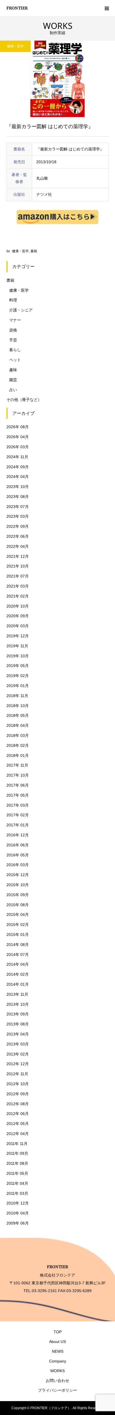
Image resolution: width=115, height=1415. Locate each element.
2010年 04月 (17, 1213)
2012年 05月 (17, 1123)
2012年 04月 (17, 1133)
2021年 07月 (17, 576)
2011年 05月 (17, 1173)
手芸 (13, 340)
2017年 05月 (17, 795)
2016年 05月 (17, 855)
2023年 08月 (17, 496)
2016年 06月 (17, 845)
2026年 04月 (17, 437)
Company (57, 1361)
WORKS (57, 1371)
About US (57, 1341)
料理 (13, 300)
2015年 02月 (17, 924)
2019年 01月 (17, 685)
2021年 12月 (17, 556)
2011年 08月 (17, 1163)
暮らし (15, 350)
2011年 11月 (17, 1143)
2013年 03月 (17, 1044)
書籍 (33, 251)
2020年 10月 (17, 606)
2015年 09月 (17, 895)
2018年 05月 (17, 715)
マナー (15, 320)
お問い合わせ (57, 1380)
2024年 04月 (17, 476)
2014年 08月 (17, 944)
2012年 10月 (17, 1084)
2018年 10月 (17, 705)
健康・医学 (15, 46)
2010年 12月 (17, 1203)
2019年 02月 (17, 675)
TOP (58, 1332)
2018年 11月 (17, 695)
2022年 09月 (17, 526)
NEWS (57, 1351)
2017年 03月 (17, 805)
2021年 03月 (17, 586)
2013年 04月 (17, 1034)
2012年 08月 (17, 1104)
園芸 (13, 380)
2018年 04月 (17, 725)
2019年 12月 (17, 636)
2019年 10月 (17, 656)
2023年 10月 (17, 486)
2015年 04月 (17, 914)
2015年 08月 (17, 905)
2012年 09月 (17, 1094)
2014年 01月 (17, 984)
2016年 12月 (17, 835)
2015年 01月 (17, 934)
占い (13, 390)
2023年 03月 (17, 516)
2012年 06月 (17, 1113)
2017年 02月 (17, 815)
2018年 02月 (17, 745)
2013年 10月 (17, 1004)
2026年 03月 (17, 447)
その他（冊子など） (24, 399)
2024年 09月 (17, 467)
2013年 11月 (17, 994)
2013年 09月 (17, 1014)
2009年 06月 (17, 1223)
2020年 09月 (17, 616)
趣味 (13, 370)
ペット (15, 360)
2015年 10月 (17, 885)
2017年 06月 (17, 785)
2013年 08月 (17, 1024)
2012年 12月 (17, 1064)
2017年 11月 (17, 765)
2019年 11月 (17, 646)
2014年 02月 (17, 974)
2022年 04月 (17, 546)
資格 (13, 330)
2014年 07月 (17, 954)
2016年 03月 (17, 865)
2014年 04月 (17, 964)
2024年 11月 (17, 457)
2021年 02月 (17, 596)
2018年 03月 (17, 735)
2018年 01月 (17, 755)
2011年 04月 (17, 1183)
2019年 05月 (17, 665)
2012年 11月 (17, 1074)
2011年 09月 (17, 1153)
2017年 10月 (17, 775)
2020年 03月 (17, 626)
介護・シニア (21, 310)
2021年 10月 (17, 566)
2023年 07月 (17, 506)
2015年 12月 (17, 875)
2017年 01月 (17, 825)
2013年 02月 (17, 1054)
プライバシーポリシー (57, 1390)
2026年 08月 (17, 427)
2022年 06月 (17, 536)
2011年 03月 (17, 1193)
